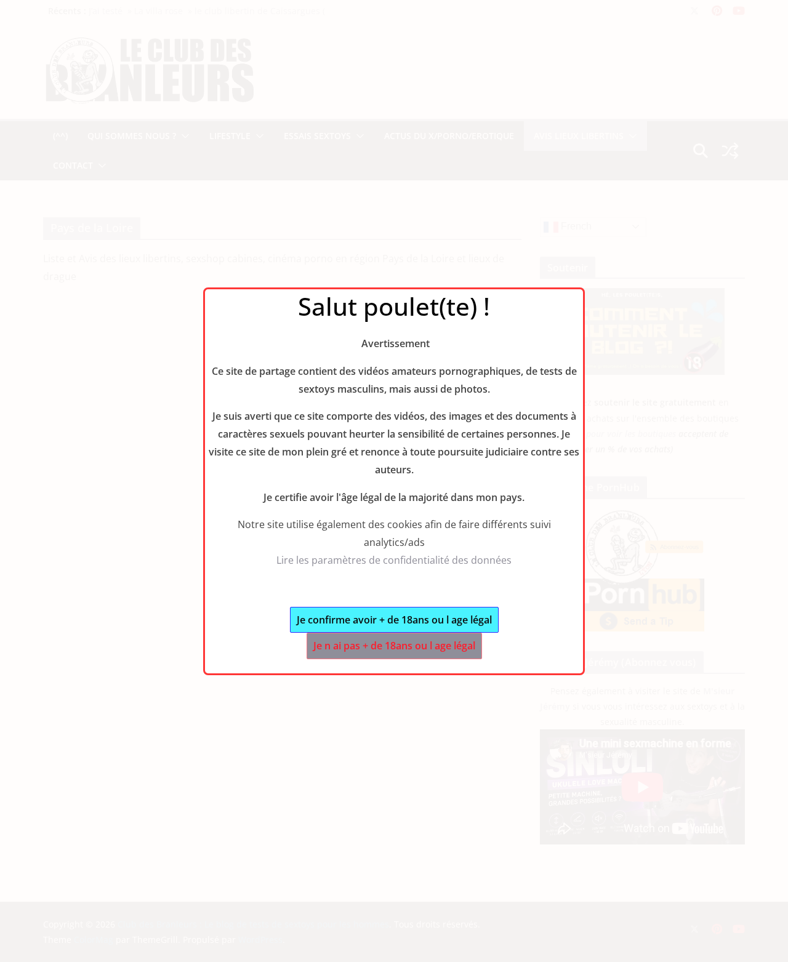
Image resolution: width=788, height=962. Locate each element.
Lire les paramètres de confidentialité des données (394, 560)
